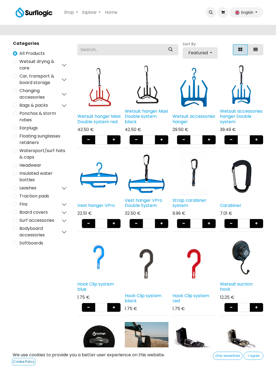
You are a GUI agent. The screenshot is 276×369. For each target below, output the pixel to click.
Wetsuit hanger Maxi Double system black (146, 116)
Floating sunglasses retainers (39, 139)
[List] (255, 49)
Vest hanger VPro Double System (143, 203)
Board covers (33, 212)
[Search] (170, 49)
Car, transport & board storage (36, 79)
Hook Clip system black (143, 298)
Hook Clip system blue (95, 286)
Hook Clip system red (190, 298)
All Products (32, 53)
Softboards (31, 243)
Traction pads (34, 196)
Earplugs (28, 128)
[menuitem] (71, 12)
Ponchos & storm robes (37, 116)
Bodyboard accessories (32, 231)
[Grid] (240, 49)
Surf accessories (36, 220)
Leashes (27, 188)
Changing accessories (32, 94)
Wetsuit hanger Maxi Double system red (98, 119)
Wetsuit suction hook (236, 286)
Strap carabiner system (189, 203)
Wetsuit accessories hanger (193, 119)
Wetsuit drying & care (36, 64)
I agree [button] (253, 355)
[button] (210, 12)
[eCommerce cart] (222, 12)
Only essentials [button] (227, 355)
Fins (23, 204)
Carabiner (231, 205)
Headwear (30, 165)
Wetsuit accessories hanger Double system (241, 116)
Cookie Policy (23, 361)
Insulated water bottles (36, 176)
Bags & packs (33, 105)
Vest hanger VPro (96, 205)
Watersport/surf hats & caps (42, 153)
